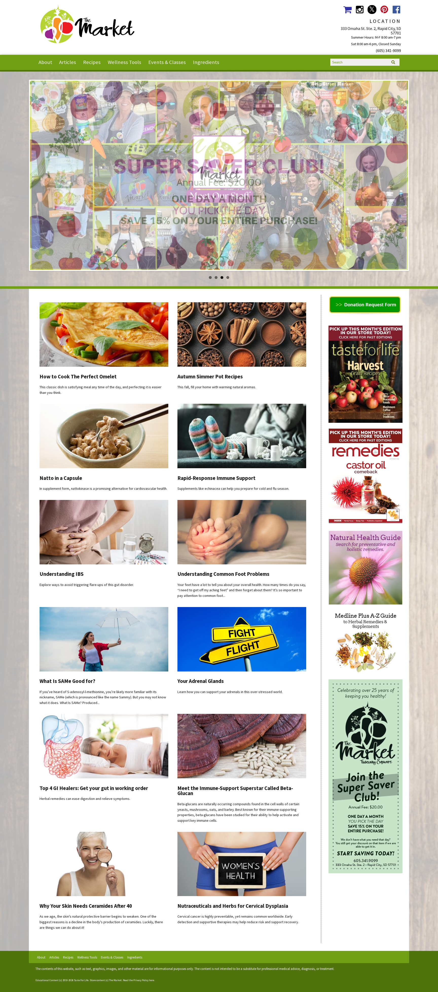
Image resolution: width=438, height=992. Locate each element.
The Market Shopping (347, 9)
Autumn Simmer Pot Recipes (210, 376)
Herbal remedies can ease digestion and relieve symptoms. (85, 798)
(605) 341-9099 (388, 50)
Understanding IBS (62, 574)
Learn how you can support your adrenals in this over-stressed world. (230, 692)
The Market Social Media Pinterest (384, 9)
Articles (67, 62)
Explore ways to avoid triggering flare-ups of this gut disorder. (87, 584)
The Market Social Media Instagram (359, 9)
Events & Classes (167, 62)
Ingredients (206, 62)
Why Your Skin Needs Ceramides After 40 (86, 906)
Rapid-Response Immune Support (216, 478)
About (45, 62)
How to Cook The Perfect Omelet (78, 376)
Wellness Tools (124, 62)
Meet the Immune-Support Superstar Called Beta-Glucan (235, 791)
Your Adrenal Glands (200, 681)
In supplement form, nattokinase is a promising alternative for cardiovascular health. (103, 488)
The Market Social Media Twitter (372, 9)
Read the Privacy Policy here (138, 980)
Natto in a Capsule (61, 478)
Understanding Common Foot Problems (223, 574)
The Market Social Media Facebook (396, 9)
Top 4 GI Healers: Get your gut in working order (94, 788)
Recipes (92, 62)
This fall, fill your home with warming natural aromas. (216, 387)
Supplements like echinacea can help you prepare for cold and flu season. (233, 488)
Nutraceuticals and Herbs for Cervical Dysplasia (232, 906)
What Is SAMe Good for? (67, 681)
